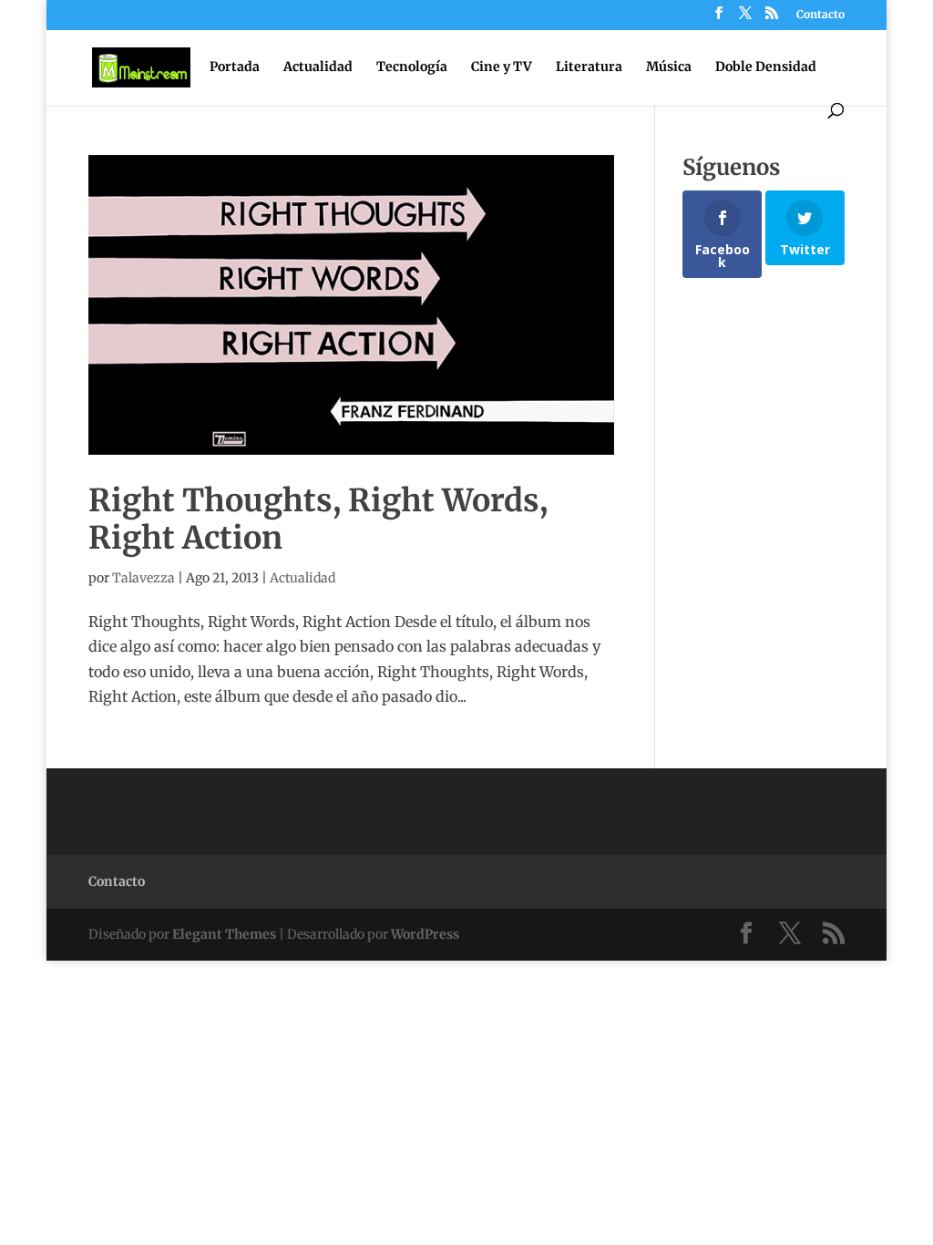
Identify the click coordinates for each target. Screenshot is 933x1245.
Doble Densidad (765, 67)
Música (669, 67)
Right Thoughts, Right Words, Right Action (318, 519)
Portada (235, 67)
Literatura (589, 67)
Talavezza (143, 578)
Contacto (820, 15)
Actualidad (318, 67)
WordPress (425, 934)
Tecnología (411, 67)
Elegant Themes (224, 934)
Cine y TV (501, 67)
